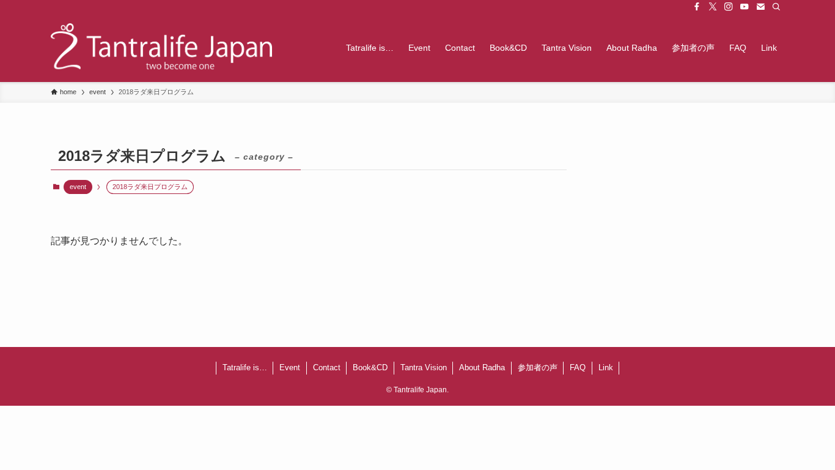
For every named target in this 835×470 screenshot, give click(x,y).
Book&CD (370, 367)
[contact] (760, 6)
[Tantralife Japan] (161, 47)
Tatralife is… (245, 367)
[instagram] (729, 6)
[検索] (776, 6)
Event (289, 367)
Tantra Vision (423, 367)
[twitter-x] (713, 6)
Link (605, 367)
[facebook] (697, 6)
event (78, 186)
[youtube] (744, 6)
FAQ (578, 367)
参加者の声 (537, 367)
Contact (326, 367)
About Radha (482, 367)
